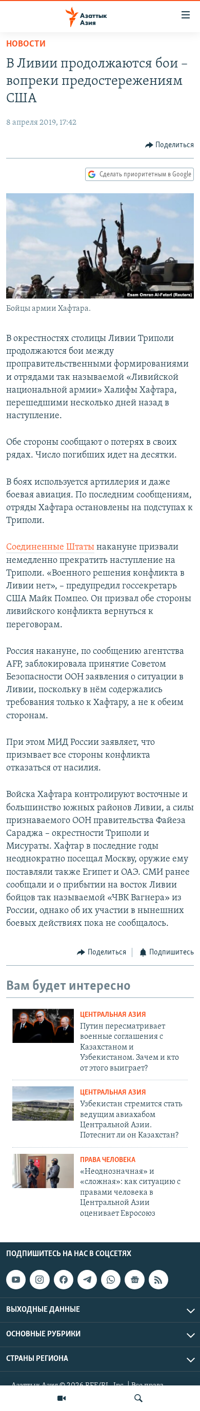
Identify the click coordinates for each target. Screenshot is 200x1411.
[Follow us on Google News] (134, 1279)
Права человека (107, 1160)
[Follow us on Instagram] (39, 1279)
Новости (26, 44)
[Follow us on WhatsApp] (111, 1279)
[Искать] (138, 1398)
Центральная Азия (113, 1015)
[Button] (169, 145)
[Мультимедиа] (61, 1398)
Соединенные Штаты (50, 547)
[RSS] (158, 1279)
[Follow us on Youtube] (16, 1279)
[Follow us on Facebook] (63, 1279)
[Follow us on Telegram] (87, 1279)
